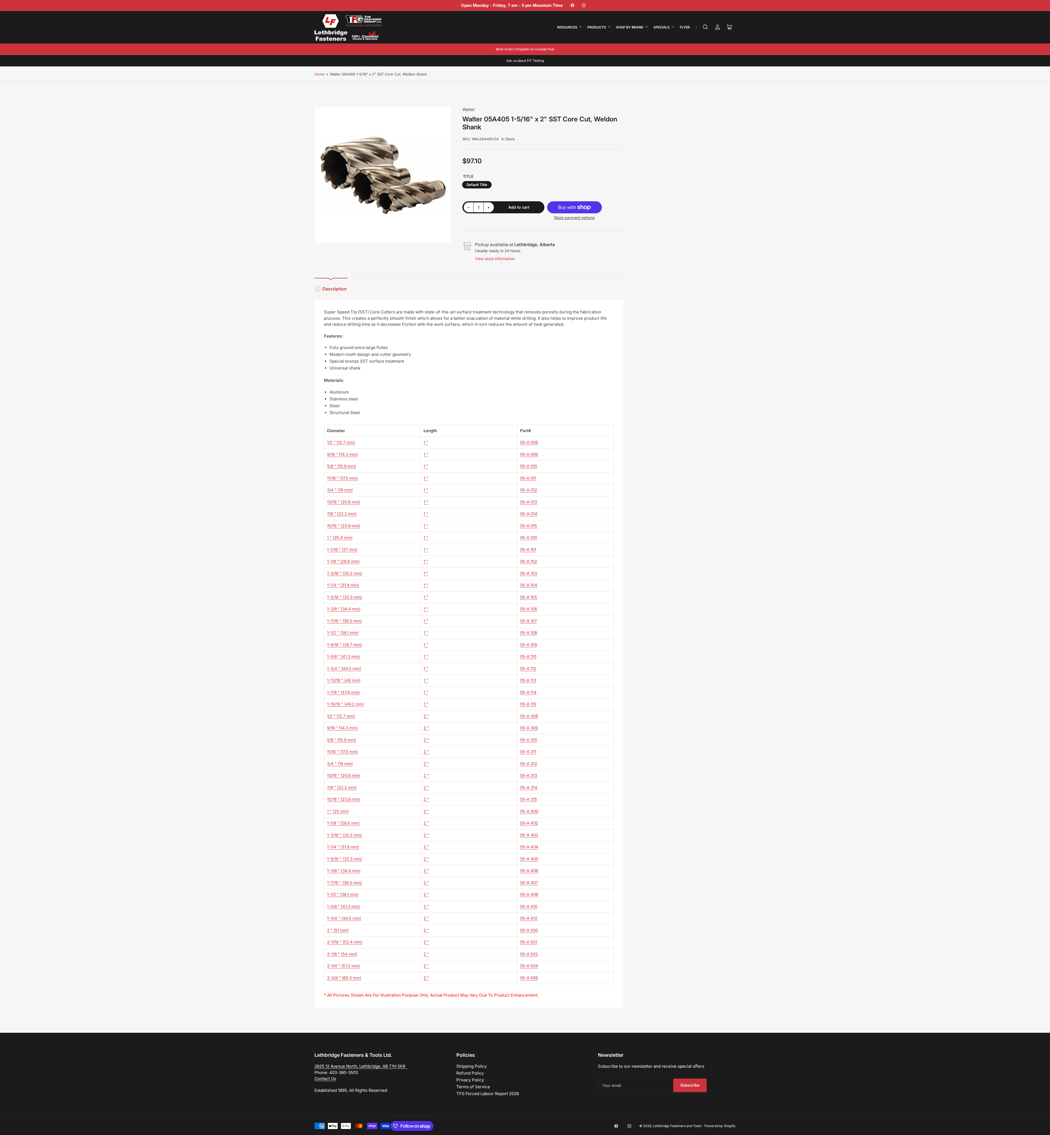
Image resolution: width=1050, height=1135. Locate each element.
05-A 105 (528, 597)
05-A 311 (528, 751)
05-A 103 (528, 573)
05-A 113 (528, 680)
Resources (567, 27)
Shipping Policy (471, 1066)
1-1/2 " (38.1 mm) (342, 632)
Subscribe (689, 1085)
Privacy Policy (470, 1079)
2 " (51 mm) (338, 930)
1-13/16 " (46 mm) (343, 680)
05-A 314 (528, 787)
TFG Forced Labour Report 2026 (487, 1093)
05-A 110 (528, 656)
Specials (662, 27)
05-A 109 (528, 644)
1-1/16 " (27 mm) (342, 549)
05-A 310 (528, 740)
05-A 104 (528, 585)
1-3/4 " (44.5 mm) (344, 668)
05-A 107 (528, 621)
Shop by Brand (629, 27)
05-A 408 (529, 894)
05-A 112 (528, 668)
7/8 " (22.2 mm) (342, 513)
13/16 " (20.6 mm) (343, 502)
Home (319, 74)
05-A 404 (529, 846)
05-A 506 (529, 977)
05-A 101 (528, 549)
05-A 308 (529, 716)
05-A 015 (528, 525)
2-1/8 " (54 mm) (342, 954)
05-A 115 (528, 704)
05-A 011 (528, 478)
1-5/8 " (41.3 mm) (343, 656)
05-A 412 (528, 918)
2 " (426, 716)
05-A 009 (529, 454)
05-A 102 (528, 561)
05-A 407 (529, 882)
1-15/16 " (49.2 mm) (345, 704)
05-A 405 (529, 859)
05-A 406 (529, 870)
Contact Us (325, 1078)
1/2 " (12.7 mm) (341, 442)
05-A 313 (528, 775)
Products (596, 27)
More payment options (574, 217)
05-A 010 (528, 466)
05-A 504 (529, 965)
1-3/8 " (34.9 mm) (343, 609)
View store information (495, 258)
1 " (426, 442)
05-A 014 (528, 513)
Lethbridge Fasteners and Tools (677, 1126)
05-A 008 (529, 442)
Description (334, 289)
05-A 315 (528, 799)
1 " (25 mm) (338, 811)
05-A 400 (529, 811)
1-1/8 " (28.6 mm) (343, 561)
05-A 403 (529, 835)
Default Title (476, 184)
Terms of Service (473, 1086)
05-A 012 (528, 490)
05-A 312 (528, 763)
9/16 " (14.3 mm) (342, 454)
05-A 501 (528, 942)
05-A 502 (529, 954)
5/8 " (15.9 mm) (341, 466)
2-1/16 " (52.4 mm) (344, 942)
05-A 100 (528, 537)
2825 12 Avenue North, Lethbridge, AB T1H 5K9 (360, 1066)
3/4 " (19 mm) (340, 490)
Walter (468, 109)
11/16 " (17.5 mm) (342, 478)
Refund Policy (470, 1073)
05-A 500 (529, 930)
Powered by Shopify (720, 1126)
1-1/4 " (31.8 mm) (343, 585)
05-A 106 (528, 609)
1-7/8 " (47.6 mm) (343, 692)
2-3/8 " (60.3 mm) (344, 977)
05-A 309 (529, 728)
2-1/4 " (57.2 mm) (343, 965)
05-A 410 (528, 906)
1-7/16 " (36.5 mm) (344, 621)
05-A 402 (529, 823)
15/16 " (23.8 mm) (343, 525)
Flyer (685, 27)
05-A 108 (528, 632)
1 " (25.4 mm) (339, 537)
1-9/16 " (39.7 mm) (344, 644)
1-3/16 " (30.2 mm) (344, 573)
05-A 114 (528, 692)
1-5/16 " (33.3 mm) (344, 597)
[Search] (705, 27)
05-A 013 (528, 502)
